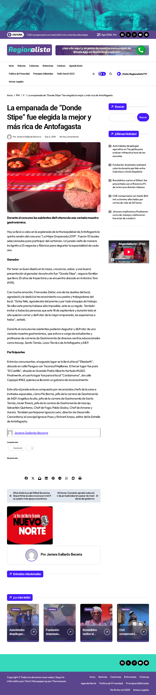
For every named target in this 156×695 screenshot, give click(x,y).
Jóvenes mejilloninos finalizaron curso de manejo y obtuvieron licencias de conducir (130, 215)
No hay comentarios (69, 136)
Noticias (21, 65)
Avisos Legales (16, 81)
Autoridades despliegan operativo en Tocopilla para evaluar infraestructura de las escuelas (129, 151)
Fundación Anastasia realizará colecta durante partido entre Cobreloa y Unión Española (129, 168)
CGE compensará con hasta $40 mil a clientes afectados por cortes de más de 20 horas (130, 199)
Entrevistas (48, 65)
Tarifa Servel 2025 (65, 73)
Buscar (119, 106)
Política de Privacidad (19, 73)
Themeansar (59, 681)
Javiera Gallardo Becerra (31, 433)
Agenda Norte (75, 65)
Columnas (34, 65)
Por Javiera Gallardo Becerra (27, 136)
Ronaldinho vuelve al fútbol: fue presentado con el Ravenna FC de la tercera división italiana (130, 184)
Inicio (11, 65)
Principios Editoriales (43, 73)
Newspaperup (39, 681)
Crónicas (61, 65)
